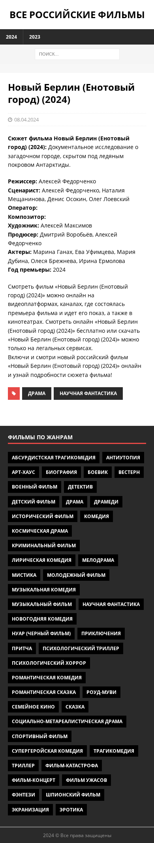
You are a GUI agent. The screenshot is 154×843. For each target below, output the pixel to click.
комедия (96, 516)
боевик (98, 472)
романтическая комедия (47, 677)
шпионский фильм (73, 794)
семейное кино (33, 706)
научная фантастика (88, 393)
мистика (24, 575)
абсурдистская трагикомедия (54, 457)
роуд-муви (101, 692)
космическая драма (40, 531)
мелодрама (98, 560)
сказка (75, 706)
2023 (34, 37)
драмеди (106, 501)
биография (61, 472)
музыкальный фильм (42, 604)
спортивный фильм (40, 736)
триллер (23, 765)
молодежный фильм (76, 575)
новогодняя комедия (42, 618)
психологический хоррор (49, 663)
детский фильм (33, 501)
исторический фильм (42, 516)
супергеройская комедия (47, 751)
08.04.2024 (26, 119)
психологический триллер (81, 648)
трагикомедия (114, 751)
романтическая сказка (44, 692)
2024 (11, 37)
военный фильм (34, 486)
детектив (80, 486)
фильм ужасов (86, 780)
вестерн (129, 472)
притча (22, 648)
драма (36, 393)
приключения (101, 633)
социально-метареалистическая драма (67, 721)
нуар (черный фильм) (41, 633)
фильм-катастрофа (71, 765)
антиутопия (123, 457)
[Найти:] (77, 53)
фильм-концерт (33, 780)
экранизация (30, 809)
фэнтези (23, 794)
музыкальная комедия (44, 589)
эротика (71, 809)
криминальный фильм (44, 545)
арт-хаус (23, 472)
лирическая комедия (41, 560)
